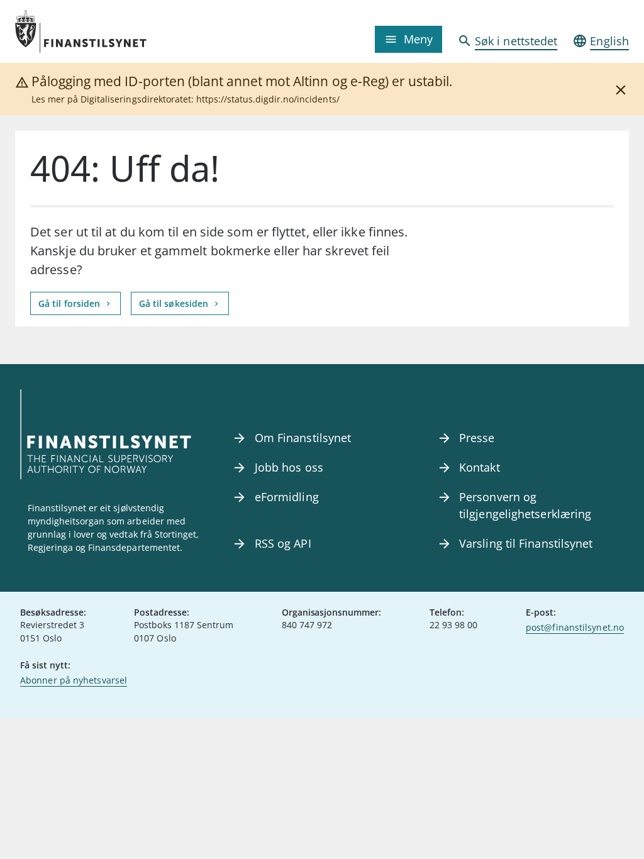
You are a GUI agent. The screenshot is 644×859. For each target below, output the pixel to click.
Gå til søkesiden (175, 303)
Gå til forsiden (70, 303)
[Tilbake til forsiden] (92, 31)
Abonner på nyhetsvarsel (73, 680)
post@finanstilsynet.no (575, 627)
